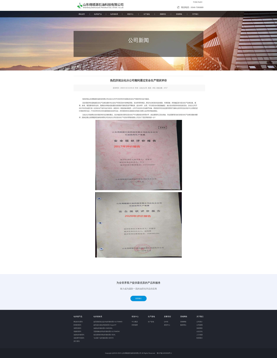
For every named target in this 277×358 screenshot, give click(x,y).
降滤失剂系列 (78, 322)
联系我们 (138, 298)
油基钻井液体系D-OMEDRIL (103, 328)
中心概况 (135, 322)
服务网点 (183, 325)
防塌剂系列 (77, 325)
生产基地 (147, 14)
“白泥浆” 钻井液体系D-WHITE (103, 338)
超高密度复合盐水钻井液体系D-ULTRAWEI (107, 322)
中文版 (195, 2)
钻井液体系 (114, 14)
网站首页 (82, 14)
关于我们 (195, 14)
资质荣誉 (199, 328)
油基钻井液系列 (79, 335)
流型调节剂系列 (79, 338)
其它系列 (77, 341)
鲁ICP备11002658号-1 (164, 353)
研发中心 (130, 14)
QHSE (166, 322)
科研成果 (135, 325)
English (200, 2)
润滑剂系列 (77, 328)
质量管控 (163, 14)
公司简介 (199, 322)
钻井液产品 (98, 14)
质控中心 (167, 325)
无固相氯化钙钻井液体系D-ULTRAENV (106, 331)
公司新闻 (199, 325)
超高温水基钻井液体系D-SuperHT (104, 325)
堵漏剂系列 (77, 331)
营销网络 (179, 14)
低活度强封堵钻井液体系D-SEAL (104, 335)
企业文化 (199, 331)
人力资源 (199, 335)
